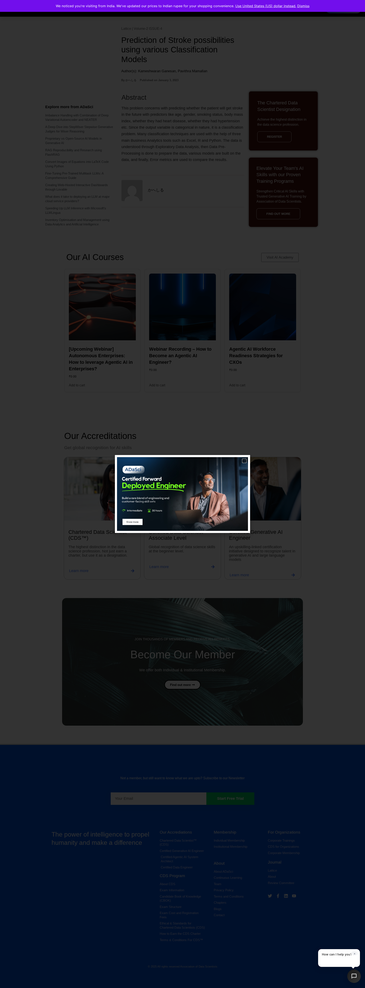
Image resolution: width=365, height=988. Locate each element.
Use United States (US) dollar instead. (265, 6)
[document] (182, 494)
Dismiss (303, 6)
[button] (244, 460)
